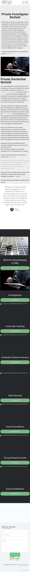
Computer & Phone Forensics (15, 357)
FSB (20, 176)
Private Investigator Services (8, 160)
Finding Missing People (12, 164)
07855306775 (10, 53)
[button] (2, 205)
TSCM (14, 92)
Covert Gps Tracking (15, 326)
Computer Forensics (14, 166)
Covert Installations (15, 489)
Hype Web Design (23, 566)
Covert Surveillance (15, 426)
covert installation (7, 113)
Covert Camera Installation (12, 162)
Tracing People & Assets (15, 458)
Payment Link (25, 570)
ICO (16, 176)
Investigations (15, 295)
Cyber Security (10, 168)
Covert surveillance (21, 160)
